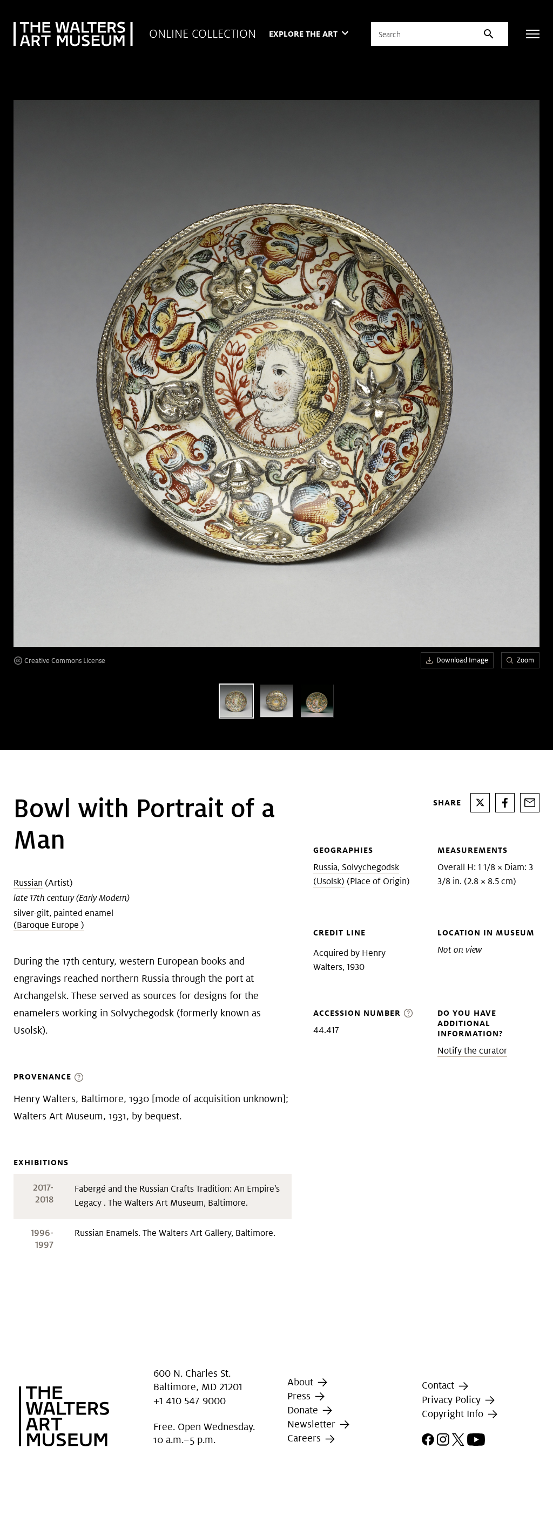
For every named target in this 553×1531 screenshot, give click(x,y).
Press (300, 1396)
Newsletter (312, 1424)
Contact (439, 1385)
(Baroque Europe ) (49, 925)
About (301, 1382)
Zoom (525, 660)
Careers (305, 1438)
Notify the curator (472, 1050)
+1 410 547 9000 (189, 1401)
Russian (28, 882)
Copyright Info (454, 1413)
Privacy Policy (452, 1399)
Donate (304, 1410)
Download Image (462, 660)
